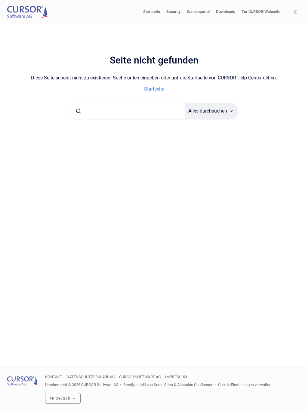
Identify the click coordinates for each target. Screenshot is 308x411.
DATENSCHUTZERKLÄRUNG (90, 377)
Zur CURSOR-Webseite (261, 11)
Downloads (225, 11)
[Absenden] (78, 111)
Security (173, 11)
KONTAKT (53, 377)
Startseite (151, 11)
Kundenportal (198, 11)
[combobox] (127, 111)
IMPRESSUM (176, 377)
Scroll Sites (163, 384)
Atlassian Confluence (195, 384)
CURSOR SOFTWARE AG (140, 377)
